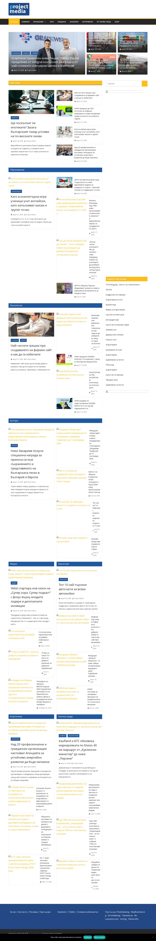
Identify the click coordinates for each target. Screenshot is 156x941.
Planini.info (133, 919)
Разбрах (87, 937)
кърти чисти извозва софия (117, 325)
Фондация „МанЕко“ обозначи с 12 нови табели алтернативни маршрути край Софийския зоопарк (94, 665)
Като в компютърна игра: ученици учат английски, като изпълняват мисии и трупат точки (87, 133)
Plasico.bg (110, 365)
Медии (14, 583)
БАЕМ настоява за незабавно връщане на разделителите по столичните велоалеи (94, 697)
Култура (14, 445)
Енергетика (15, 739)
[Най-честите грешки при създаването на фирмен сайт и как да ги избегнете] (64, 97)
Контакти (22, 912)
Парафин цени (112, 380)
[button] (44, 21)
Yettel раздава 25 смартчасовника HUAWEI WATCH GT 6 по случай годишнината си (84, 405)
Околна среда (73, 736)
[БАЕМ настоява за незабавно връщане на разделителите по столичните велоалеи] (71, 698)
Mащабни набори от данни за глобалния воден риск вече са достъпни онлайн (95, 872)
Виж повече (99, 937)
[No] (153, 937)
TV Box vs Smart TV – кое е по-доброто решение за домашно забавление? (47, 660)
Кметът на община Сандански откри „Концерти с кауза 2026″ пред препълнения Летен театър (94, 482)
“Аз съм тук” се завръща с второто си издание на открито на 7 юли (96, 514)
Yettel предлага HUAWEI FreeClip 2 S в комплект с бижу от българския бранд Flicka (87, 359)
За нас (13, 912)
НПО (52, 22)
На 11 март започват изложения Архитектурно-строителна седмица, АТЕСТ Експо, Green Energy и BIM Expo (46, 868)
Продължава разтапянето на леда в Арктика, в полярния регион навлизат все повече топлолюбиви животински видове (94, 797)
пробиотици (111, 304)
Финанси (15, 118)
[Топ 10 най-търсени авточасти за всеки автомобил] (79, 572)
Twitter (71, 912)
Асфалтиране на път (114, 300)
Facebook (62, 912)
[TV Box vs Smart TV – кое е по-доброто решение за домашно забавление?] (24, 663)
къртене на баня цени (115, 314)
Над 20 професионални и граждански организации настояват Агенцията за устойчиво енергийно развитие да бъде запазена (86, 152)
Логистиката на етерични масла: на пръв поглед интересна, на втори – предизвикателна (132, 64)
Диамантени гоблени (114, 335)
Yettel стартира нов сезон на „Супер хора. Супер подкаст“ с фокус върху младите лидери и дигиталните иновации (31, 597)
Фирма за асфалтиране (115, 309)
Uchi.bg (123, 919)
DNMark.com (111, 330)
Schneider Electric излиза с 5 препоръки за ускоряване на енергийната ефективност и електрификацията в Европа (44, 797)
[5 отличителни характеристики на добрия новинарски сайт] (23, 639)
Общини (62, 22)
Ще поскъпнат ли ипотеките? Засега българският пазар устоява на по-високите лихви (30, 129)
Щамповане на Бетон (115, 360)
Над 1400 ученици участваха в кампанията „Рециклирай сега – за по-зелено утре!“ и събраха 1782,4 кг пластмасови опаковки (94, 835)
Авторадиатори (112, 320)
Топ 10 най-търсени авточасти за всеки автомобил (73, 589)
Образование (16, 191)
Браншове (38, 22)
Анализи (74, 22)
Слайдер (35, 53)
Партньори (44, 912)
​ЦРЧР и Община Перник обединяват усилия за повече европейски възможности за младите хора (86, 289)
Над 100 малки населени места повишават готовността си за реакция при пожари (101, 42)
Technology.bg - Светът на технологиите (123, 284)
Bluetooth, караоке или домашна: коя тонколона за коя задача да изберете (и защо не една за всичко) (95, 329)
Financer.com (111, 340)
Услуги (23, 340)
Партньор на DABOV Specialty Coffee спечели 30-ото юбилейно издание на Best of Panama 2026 (101, 64)
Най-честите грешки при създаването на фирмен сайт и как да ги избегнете (86, 95)
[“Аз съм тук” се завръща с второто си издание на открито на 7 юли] (74, 517)
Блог (117, 22)
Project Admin (32, 70)
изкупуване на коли (114, 350)
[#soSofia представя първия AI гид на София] (73, 547)
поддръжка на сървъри (115, 295)
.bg (119, 915)
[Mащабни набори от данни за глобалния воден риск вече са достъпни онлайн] (73, 875)
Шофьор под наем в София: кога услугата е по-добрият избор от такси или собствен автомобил (95, 629)
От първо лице (104, 22)
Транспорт (63, 579)
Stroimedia (113, 915)
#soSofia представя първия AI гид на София (95, 544)
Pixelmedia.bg (123, 912)
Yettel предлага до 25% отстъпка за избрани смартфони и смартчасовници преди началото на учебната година (87, 113)
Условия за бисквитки (87, 912)
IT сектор (15, 340)
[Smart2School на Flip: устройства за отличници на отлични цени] (72, 383)
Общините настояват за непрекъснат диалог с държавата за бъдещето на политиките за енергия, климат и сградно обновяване (46, 830)
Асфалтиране (111, 345)
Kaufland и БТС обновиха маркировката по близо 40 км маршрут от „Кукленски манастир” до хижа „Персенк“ (78, 749)
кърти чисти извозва (114, 375)
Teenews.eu (127, 915)
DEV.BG (109, 289)
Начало (14, 22)
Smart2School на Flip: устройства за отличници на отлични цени (94, 380)
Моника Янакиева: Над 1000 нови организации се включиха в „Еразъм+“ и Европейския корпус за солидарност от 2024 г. (94, 214)
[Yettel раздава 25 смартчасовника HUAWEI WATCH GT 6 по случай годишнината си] (64, 406)
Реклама (33, 912)
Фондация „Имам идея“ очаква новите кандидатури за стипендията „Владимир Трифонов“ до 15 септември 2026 (94, 444)
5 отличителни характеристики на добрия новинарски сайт (45, 637)
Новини (25, 22)
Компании (16, 53)
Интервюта (87, 22)
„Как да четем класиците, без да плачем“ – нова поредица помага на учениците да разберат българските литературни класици (94, 257)
